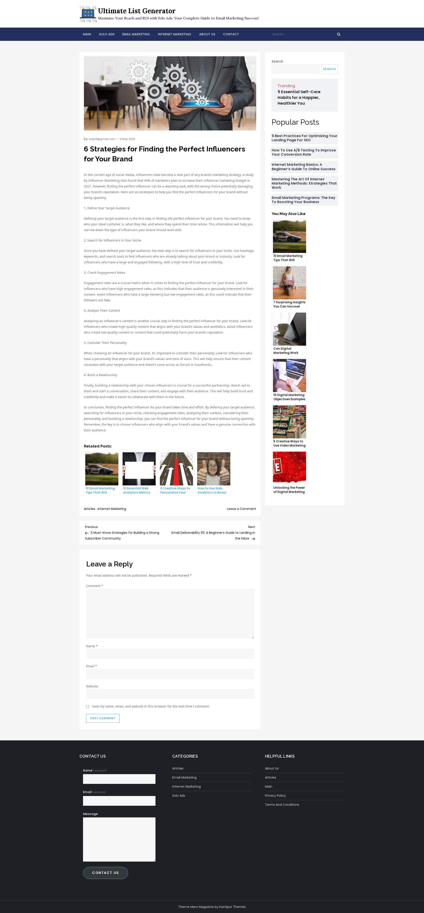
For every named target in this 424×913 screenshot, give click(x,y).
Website (92, 686)
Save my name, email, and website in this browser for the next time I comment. (151, 706)
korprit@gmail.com (102, 139)
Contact (231, 34)
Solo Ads (106, 34)
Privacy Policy (275, 795)
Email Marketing (136, 34)
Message (90, 814)
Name (92, 646)
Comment (94, 586)
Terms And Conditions (282, 804)
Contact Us (105, 872)
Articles (89, 509)
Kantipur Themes (232, 907)
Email (91, 666)
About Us (207, 34)
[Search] (338, 34)
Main (87, 34)
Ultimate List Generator (137, 11)
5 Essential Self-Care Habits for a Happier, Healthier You (299, 97)
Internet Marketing (174, 34)
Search (277, 61)
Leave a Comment (241, 509)
